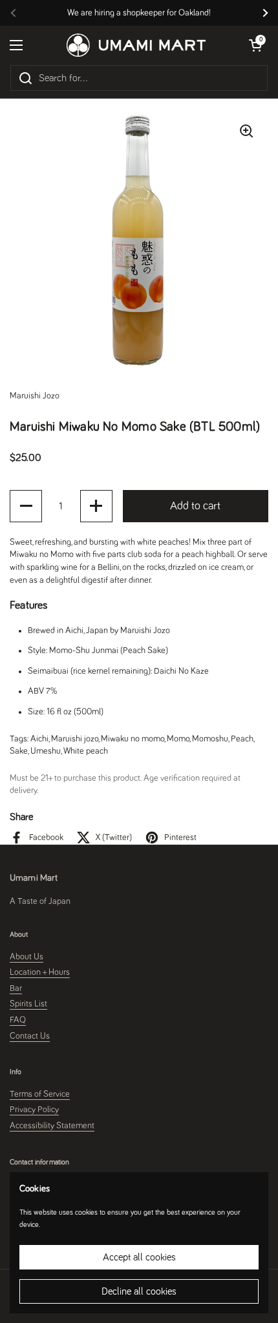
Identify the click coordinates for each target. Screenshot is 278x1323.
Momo (178, 738)
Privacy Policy (34, 1109)
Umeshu (45, 751)
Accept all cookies (139, 1257)
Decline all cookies (139, 1291)
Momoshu (210, 738)
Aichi (39, 738)
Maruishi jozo (74, 738)
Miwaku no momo (132, 738)
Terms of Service (40, 1094)
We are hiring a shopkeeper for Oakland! (139, 12)
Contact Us (30, 1036)
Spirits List (28, 1003)
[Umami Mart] (136, 45)
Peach (242, 738)
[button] (26, 506)
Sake (19, 751)
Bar (16, 988)
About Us (26, 956)
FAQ (18, 1019)
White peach (85, 751)
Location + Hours (40, 972)
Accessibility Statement (52, 1125)
